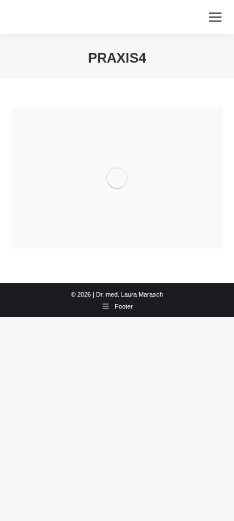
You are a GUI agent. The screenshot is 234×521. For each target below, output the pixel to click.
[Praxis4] (117, 178)
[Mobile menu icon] (215, 17)
